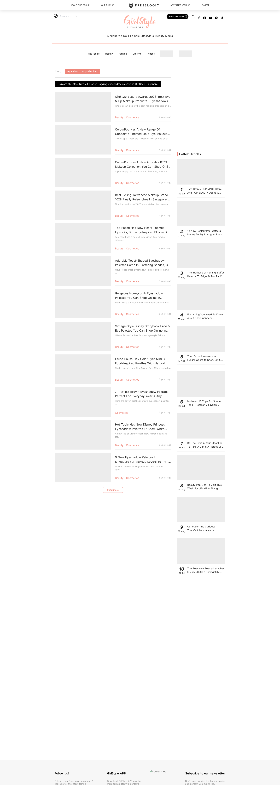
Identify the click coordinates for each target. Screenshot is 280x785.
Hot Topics (93, 53)
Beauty (109, 53)
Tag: (59, 71)
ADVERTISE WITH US (180, 5)
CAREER (206, 5)
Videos (151, 53)
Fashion (123, 53)
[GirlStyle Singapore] (140, 22)
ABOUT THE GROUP (80, 5)
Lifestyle (137, 53)
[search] (193, 16)
